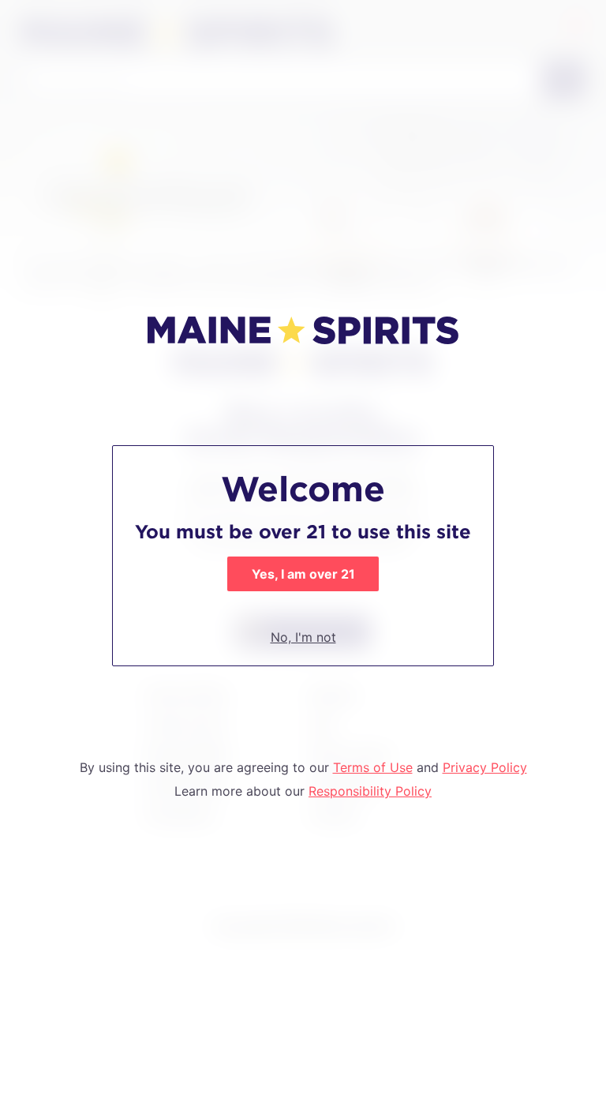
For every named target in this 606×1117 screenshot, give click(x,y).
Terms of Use (373, 767)
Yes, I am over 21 (303, 574)
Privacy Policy (485, 767)
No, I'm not (303, 637)
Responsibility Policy (370, 791)
